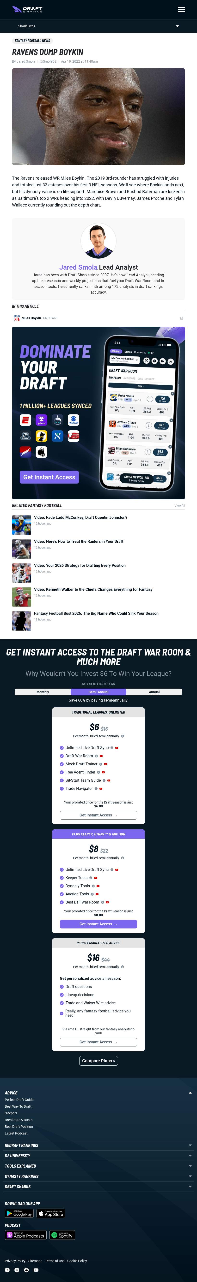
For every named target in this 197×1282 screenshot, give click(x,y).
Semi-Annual (99, 692)
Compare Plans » (98, 1060)
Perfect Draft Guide (19, 1100)
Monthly (43, 692)
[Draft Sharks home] (27, 9)
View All (180, 505)
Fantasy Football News (32, 41)
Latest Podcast (16, 1133)
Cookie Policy (77, 1261)
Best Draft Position (19, 1126)
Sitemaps (35, 1261)
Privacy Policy (15, 1261)
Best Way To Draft (18, 1106)
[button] (116, 747)
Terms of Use (54, 1261)
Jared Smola (26, 61)
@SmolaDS (48, 61)
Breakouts (12, 1120)
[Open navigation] (181, 9)
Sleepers (11, 1113)
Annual (154, 692)
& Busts (26, 1120)
